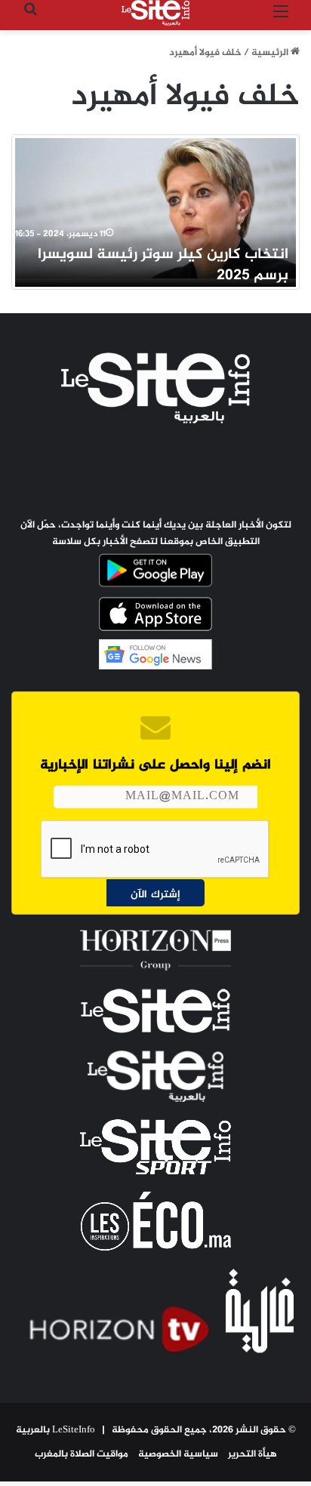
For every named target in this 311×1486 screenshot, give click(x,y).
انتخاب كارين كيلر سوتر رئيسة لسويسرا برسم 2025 (163, 265)
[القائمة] (280, 18)
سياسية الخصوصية (178, 1454)
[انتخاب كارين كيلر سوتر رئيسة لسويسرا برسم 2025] (155, 208)
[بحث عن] (30, 18)
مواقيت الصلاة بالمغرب (81, 1454)
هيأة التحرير (252, 1454)
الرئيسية (271, 53)
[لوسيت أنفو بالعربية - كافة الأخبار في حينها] (155, 13)
